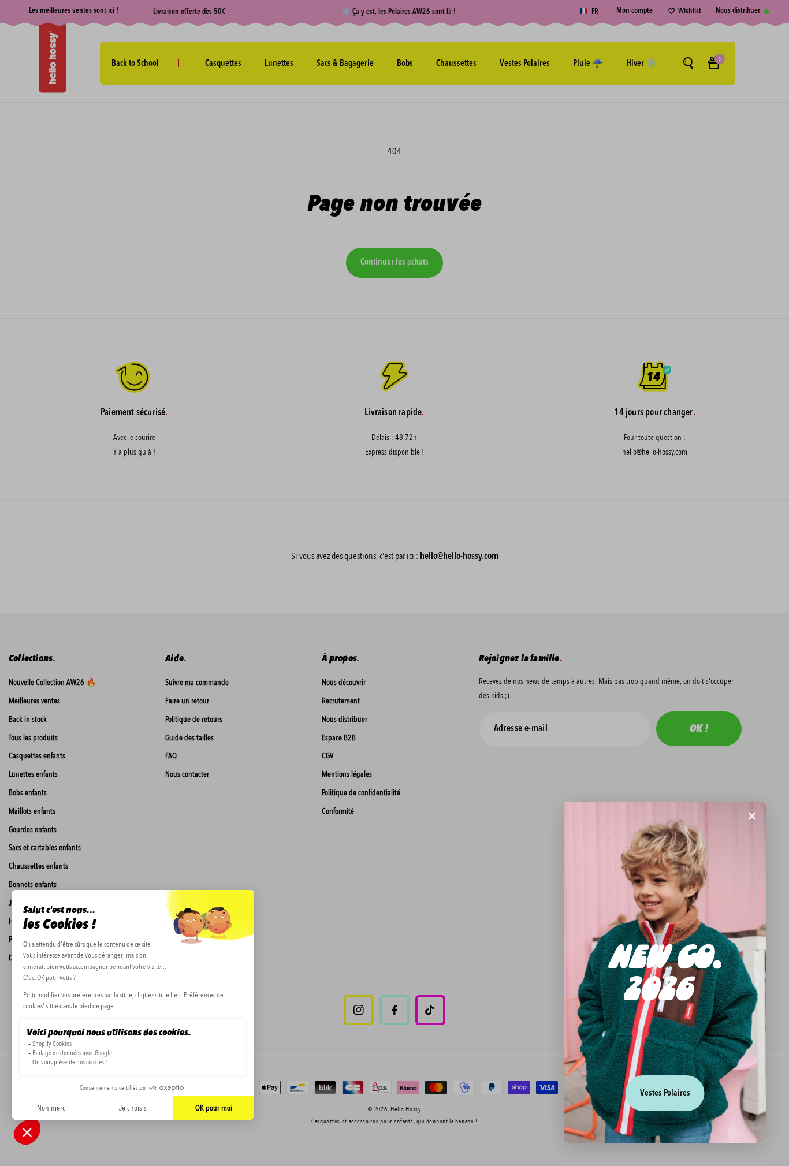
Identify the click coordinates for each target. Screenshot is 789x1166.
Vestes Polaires (665, 1093)
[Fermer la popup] (752, 817)
